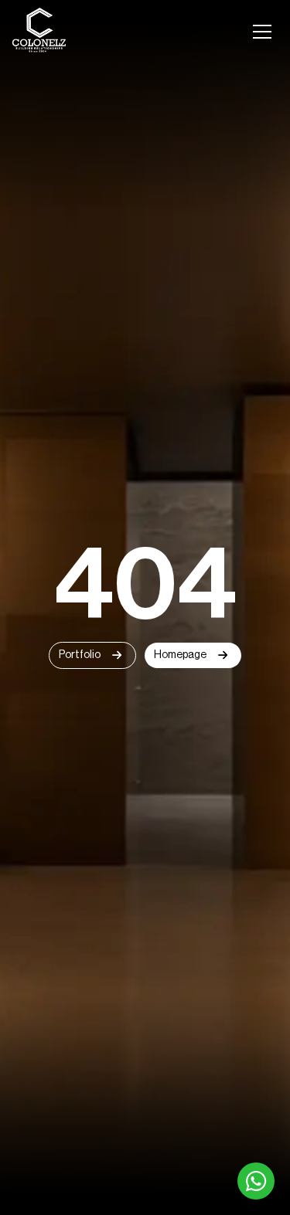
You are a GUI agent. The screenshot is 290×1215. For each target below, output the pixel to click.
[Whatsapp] (256, 1181)
